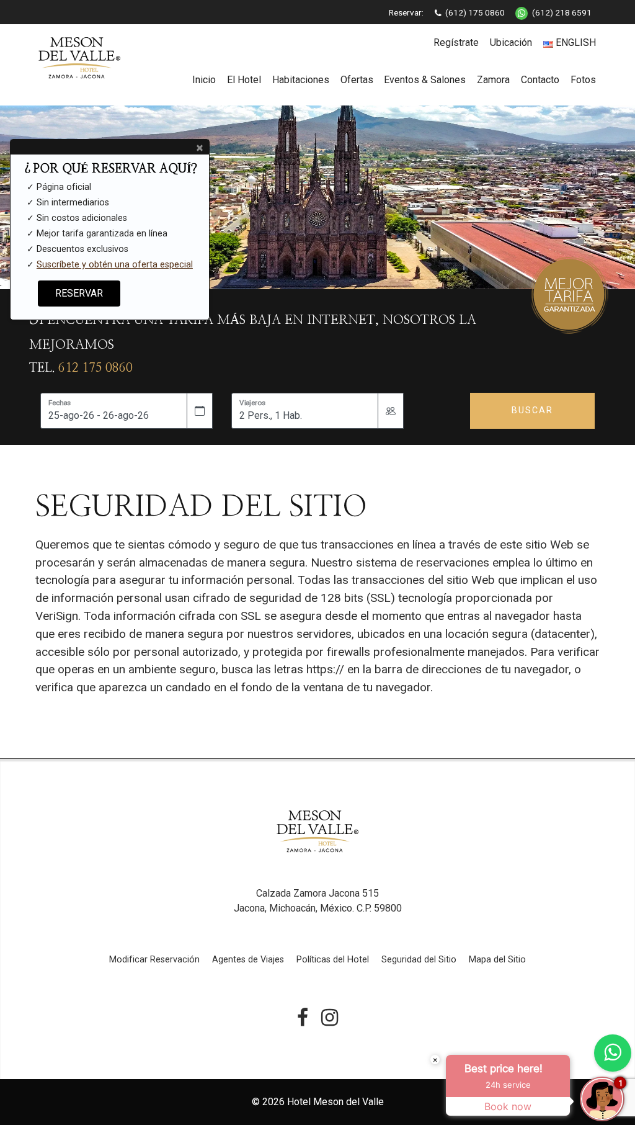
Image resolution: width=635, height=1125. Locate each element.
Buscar (532, 410)
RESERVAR (79, 293)
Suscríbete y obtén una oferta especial (115, 264)
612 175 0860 (95, 368)
